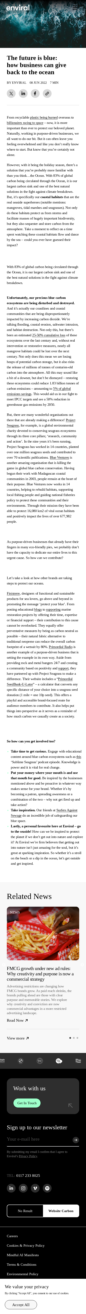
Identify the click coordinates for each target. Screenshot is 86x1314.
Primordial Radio (60, 647)
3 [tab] (78, 1039)
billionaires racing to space (25, 123)
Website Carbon (60, 1211)
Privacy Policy (28, 1156)
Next (82, 965)
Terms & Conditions (21, 1264)
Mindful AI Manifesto (23, 1255)
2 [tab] (75, 1039)
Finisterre (13, 593)
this (78, 757)
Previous (4, 965)
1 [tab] (71, 1039)
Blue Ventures (59, 457)
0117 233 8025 (28, 1175)
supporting (53, 609)
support (63, 668)
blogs (38, 609)
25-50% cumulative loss (48, 335)
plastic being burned (44, 117)
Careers (12, 1236)
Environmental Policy (22, 1274)
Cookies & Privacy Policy (26, 1245)
